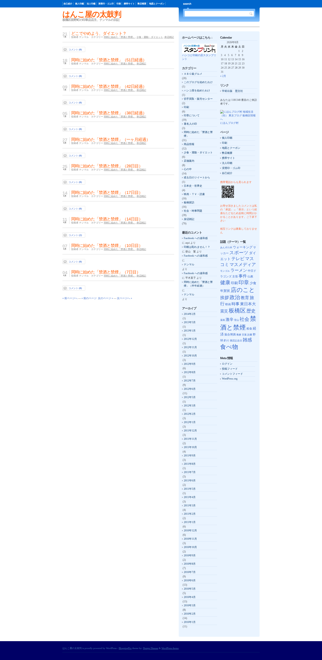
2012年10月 (190, 355)
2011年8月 (190, 463)
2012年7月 (190, 380)
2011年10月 (190, 447)
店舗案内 (189, 160)
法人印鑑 (91, 3)
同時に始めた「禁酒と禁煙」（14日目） (107, 219)
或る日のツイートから (197, 177)
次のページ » (105, 298)
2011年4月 (190, 497)
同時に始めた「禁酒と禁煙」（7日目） (105, 272)
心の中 (188, 169)
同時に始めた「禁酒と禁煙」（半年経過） (198, 283)
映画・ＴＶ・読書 (194, 194)
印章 (244, 282)
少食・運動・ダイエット (149, 37)
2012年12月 (190, 339)
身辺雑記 (169, 37)
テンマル (189, 264)
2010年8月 (190, 563)
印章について (192, 115)
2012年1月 (190, 422)
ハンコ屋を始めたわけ (197, 90)
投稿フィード (230, 368)
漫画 (222, 320)
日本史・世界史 (193, 185)
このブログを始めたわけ (198, 82)
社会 (244, 319)
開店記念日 (236, 340)
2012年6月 (190, 388)
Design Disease (150, 648)
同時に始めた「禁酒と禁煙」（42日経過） (109, 86)
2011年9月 (190, 455)
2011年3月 (190, 505)
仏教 (250, 276)
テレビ (237, 258)
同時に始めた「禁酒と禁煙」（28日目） (107, 166)
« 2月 (223, 76)
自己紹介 (68, 3)
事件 (243, 276)
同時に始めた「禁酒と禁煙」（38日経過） (109, 113)
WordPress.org (229, 378)
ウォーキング (243, 247)
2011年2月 (190, 513)
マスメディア (243, 264)
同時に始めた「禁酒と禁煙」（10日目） (107, 245)
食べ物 (229, 347)
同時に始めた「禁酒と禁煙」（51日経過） (109, 60)
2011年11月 (190, 438)
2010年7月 (190, 572)
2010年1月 (190, 622)
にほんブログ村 (229, 122)
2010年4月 (190, 597)
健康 (225, 282)
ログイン (227, 363)
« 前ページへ (70, 298)
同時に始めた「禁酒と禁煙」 (119, 37)
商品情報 (189, 144)
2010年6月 (190, 580)
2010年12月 (190, 530)
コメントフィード (232, 373)
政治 (235, 297)
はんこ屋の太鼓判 (91, 14)
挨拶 (224, 297)
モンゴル (225, 271)
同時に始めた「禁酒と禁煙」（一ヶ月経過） (110, 139)
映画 (228, 304)
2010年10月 (190, 547)
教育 (245, 297)
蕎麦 (238, 335)
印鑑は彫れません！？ (197, 246)
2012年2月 (190, 413)
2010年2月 (190, 613)
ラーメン (238, 270)
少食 (253, 283)
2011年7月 (190, 472)
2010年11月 (190, 538)
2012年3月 (190, 405)
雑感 (247, 339)
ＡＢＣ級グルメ (193, 73)
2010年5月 (190, 588)
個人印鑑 (79, 3)
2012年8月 (190, 372)
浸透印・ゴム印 (106, 3)
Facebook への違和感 (196, 238)
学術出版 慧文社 (232, 90)
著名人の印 (190, 123)
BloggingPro (125, 648)
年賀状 (225, 291)
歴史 (251, 311)
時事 (235, 304)
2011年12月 (190, 430)
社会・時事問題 (193, 210)
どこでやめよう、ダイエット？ (98, 33)
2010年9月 (190, 555)
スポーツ (238, 252)
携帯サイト (129, 3)
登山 (236, 320)
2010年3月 (190, 605)
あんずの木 (226, 247)
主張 (235, 276)
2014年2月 (190, 314)
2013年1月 (190, 330)
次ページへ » (124, 298)
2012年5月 (190, 397)
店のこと (243, 290)
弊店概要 (142, 3)
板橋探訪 (189, 202)
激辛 (230, 319)
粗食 (249, 328)
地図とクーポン (157, 3)
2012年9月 (190, 363)
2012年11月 (190, 347)
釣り (226, 340)
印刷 (119, 3)
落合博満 (230, 334)
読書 (249, 335)
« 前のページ (89, 298)
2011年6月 (190, 480)
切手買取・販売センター (198, 98)
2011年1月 (190, 522)
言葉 (244, 335)
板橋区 (237, 310)
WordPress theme (170, 648)
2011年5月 (190, 488)
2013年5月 (190, 322)
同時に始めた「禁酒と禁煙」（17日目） (107, 192)
